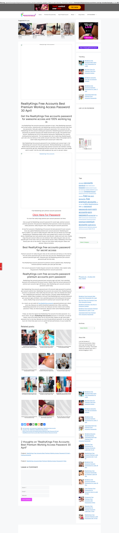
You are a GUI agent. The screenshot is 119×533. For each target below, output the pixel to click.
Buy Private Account (63, 14)
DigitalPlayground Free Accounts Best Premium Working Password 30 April (40, 432)
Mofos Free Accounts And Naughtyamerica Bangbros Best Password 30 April (40, 431)
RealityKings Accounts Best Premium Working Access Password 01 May (46, 461)
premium (82, 222)
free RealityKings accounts (45, 303)
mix (83, 204)
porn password (33, 428)
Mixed (72, 14)
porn (90, 209)
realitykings (32, 429)
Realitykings (40, 428)
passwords (83, 209)
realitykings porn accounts (83, 228)
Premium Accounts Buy (50, 14)
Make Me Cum (50, 35)
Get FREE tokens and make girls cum (39, 36)
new (80, 206)
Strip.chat (49, 36)
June (79, 204)
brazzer (87, 185)
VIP (92, 228)
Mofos (86, 204)
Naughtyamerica (93, 204)
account (81, 183)
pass (83, 206)
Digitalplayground (89, 191)
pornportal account (85, 217)
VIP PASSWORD (91, 14)
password (88, 206)
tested (89, 228)
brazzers (82, 187)
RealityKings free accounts (49, 428)
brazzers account (89, 187)
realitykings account (83, 227)
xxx (94, 228)
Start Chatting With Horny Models (24, 36)
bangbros (82, 185)
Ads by (71, 22)
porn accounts (26, 428)
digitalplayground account (84, 193)
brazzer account (92, 185)
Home (40, 14)
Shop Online (81, 14)
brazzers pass (83, 189)
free (28, 429)
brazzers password (90, 189)
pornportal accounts (92, 217)
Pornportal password (82, 219)
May (81, 204)
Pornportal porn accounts (91, 219)
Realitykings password (92, 227)
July (97, 202)
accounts (25, 429)
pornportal (91, 215)
